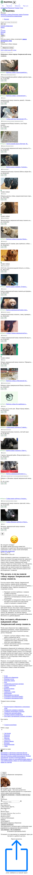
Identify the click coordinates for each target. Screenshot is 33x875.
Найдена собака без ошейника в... (16, 404)
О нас (21, 8)
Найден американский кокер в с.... (16, 473)
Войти (3, 27)
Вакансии (11, 8)
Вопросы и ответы (6, 14)
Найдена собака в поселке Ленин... (16, 239)
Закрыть (3, 776)
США (6, 746)
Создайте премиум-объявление (13, 714)
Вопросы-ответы (9, 688)
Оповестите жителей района (12, 713)
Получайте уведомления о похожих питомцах (18, 716)
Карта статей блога (10, 685)
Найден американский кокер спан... (17, 310)
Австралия (7, 733)
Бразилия (7, 735)
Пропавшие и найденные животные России (14, 752)
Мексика (7, 738)
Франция (7, 736)
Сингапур (7, 739)
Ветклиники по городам (11, 695)
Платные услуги (9, 679)
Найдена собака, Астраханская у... (16, 95)
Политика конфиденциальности (15, 756)
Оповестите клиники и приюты (13, 710)
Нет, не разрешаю (15, 829)
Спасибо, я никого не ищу (23, 794)
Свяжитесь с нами (9, 692)
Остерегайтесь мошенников (13, 16)
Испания (7, 743)
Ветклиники (8, 693)
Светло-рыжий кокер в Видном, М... (17, 143)
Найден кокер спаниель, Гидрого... (16, 286)
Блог (5, 682)
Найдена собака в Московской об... (16, 380)
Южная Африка (9, 741)
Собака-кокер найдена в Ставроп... (16, 427)
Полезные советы (17, 14)
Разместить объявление (8, 551)
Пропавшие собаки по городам (15, 760)
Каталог (6, 19)
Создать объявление (7, 26)
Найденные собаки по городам (10, 759)
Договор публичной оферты (17, 757)
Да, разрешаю (5, 829)
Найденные (8, 50)
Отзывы (16, 8)
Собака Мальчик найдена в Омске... (17, 522)
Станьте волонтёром (10, 725)
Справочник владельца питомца (14, 684)
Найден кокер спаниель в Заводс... (16, 450)
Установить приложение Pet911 (13, 696)
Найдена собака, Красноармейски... (17, 72)
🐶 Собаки (13, 50)
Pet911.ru (3, 50)
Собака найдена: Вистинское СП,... (16, 119)
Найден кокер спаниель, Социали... (17, 167)
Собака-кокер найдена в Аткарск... (16, 498)
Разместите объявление (11, 677)
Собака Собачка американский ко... (17, 333)
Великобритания (9, 744)
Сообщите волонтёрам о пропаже (14, 711)
